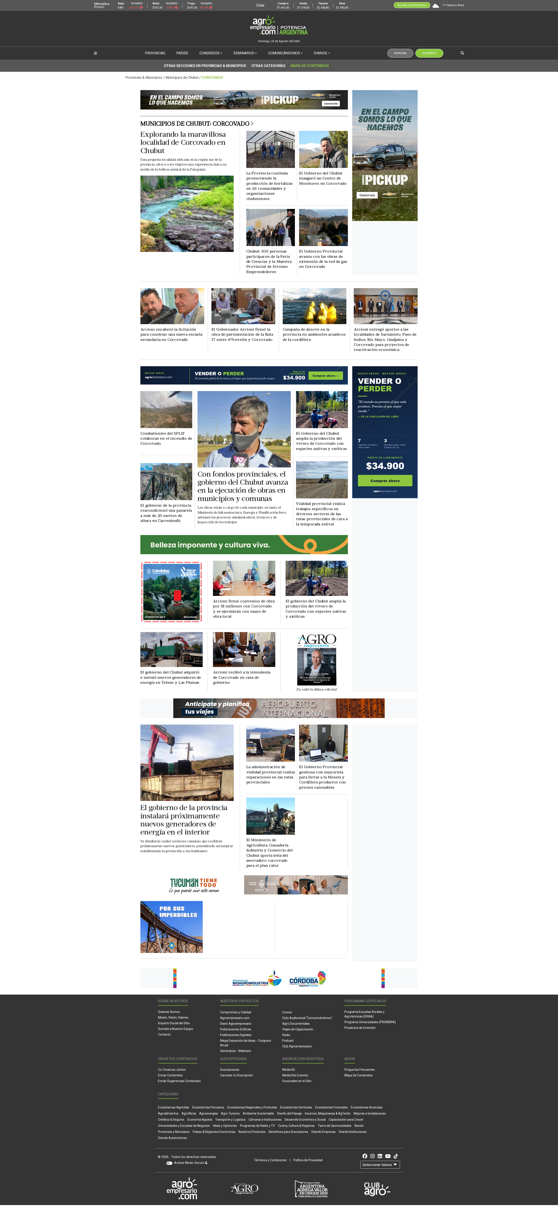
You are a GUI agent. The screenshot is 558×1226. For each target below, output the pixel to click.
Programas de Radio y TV (257, 1125)
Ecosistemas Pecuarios (208, 1107)
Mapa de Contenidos (310, 66)
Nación (359, 1125)
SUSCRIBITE (429, 53)
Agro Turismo (230, 1113)
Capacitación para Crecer (346, 1119)
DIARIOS (320, 53)
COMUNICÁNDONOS (284, 53)
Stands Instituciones (353, 1132)
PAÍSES (182, 53)
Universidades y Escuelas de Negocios (184, 1125)
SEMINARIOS (243, 53)
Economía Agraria (199, 1119)
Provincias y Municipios (174, 1132)
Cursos (287, 1012)
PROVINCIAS (155, 53)
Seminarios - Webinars (235, 1051)
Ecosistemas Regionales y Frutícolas (252, 1107)
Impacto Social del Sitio (174, 1023)
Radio (286, 1035)
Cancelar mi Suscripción (236, 1075)
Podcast (288, 1040)
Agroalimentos (168, 1113)
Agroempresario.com (235, 1018)
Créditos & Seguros (171, 1119)
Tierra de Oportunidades (334, 1125)
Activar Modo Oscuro (189, 1163)
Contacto (164, 1034)
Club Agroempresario (297, 1046)
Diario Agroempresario (235, 1023)
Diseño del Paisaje (289, 1113)
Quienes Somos (169, 1012)
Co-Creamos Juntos (172, 1069)
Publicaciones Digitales (236, 1035)
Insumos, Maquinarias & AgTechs (327, 1113)
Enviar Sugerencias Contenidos (179, 1081)
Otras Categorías (268, 66)
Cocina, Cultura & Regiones (296, 1125)
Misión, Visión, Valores (173, 1017)
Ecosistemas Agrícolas (173, 1107)
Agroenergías (208, 1113)
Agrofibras (189, 1113)
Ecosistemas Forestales (331, 1107)
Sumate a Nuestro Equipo (175, 1029)
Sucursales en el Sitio (296, 1081)
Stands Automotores (172, 1138)
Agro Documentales (296, 1023)
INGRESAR (400, 53)
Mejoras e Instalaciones (370, 1113)
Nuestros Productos (252, 1132)
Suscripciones (229, 1069)
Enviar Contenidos (170, 1075)
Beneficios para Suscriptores (288, 1132)
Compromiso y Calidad (235, 1012)
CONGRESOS (209, 53)
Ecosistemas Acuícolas (367, 1107)
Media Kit (288, 1069)
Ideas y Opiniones (225, 1125)
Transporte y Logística (230, 1119)
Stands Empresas (323, 1132)
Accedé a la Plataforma (412, 5)
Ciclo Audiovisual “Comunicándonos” (307, 1018)
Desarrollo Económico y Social (305, 1119)
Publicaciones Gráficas (235, 1029)
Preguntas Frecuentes (359, 1069)
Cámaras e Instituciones (265, 1119)
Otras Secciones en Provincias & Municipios (205, 66)
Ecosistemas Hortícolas (296, 1107)
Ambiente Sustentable (258, 1113)
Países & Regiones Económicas (214, 1132)
